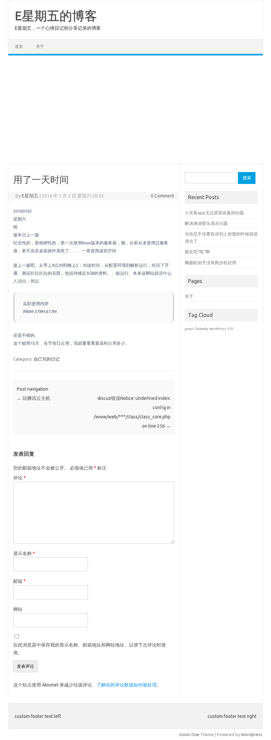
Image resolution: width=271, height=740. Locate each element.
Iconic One (189, 734)
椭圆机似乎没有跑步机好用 (210, 262)
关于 (40, 46)
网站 (17, 609)
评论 (19, 477)
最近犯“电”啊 (197, 251)
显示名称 (24, 553)
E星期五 (30, 195)
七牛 (230, 329)
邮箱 (19, 581)
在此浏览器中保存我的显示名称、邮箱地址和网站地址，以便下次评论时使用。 (89, 648)
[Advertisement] (135, 109)
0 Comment (162, 195)
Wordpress (251, 734)
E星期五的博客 (56, 15)
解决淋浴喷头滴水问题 (206, 223)
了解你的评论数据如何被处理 (127, 684)
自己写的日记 (46, 359)
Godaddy (201, 329)
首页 (19, 46)
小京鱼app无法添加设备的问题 (214, 212)
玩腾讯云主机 (33, 398)
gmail (189, 329)
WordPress (217, 329)
